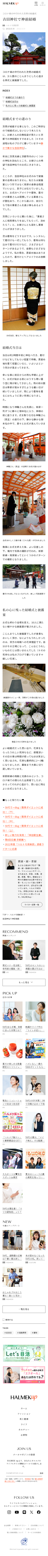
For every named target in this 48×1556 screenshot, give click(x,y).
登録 (41, 1473)
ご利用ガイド (17, 1529)
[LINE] (24, 1512)
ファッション (24, 1413)
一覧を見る (24, 1309)
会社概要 (7, 1525)
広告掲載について (37, 1525)
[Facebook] (38, 1512)
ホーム (24, 1408)
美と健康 (24, 1419)
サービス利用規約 (34, 1532)
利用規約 (28, 1479)
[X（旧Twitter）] (31, 1512)
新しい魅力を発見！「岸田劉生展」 (24, 835)
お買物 (24, 1435)
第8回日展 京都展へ (15, 839)
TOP (5, 914)
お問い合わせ (31, 1529)
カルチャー (23, 1429)
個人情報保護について (15, 1532)
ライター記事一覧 (31, 904)
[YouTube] (17, 1512)
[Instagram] (9, 1512)
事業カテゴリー (20, 1525)
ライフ (24, 1424)
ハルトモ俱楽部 (16, 914)
